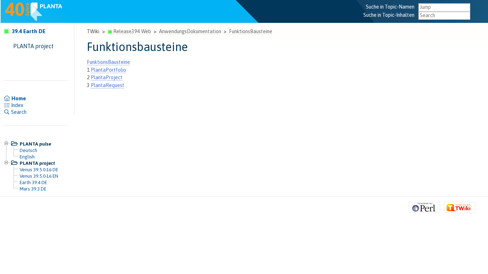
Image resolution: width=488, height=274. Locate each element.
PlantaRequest (107, 85)
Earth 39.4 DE (33, 182)
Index (16, 105)
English (27, 156)
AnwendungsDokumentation (190, 31)
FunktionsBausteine (250, 31)
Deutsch (28, 150)
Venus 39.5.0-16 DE (39, 169)
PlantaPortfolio (108, 70)
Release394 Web (132, 31)
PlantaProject (107, 77)
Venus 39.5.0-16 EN (39, 176)
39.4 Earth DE (27, 31)
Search (18, 112)
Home (18, 98)
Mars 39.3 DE (33, 189)
